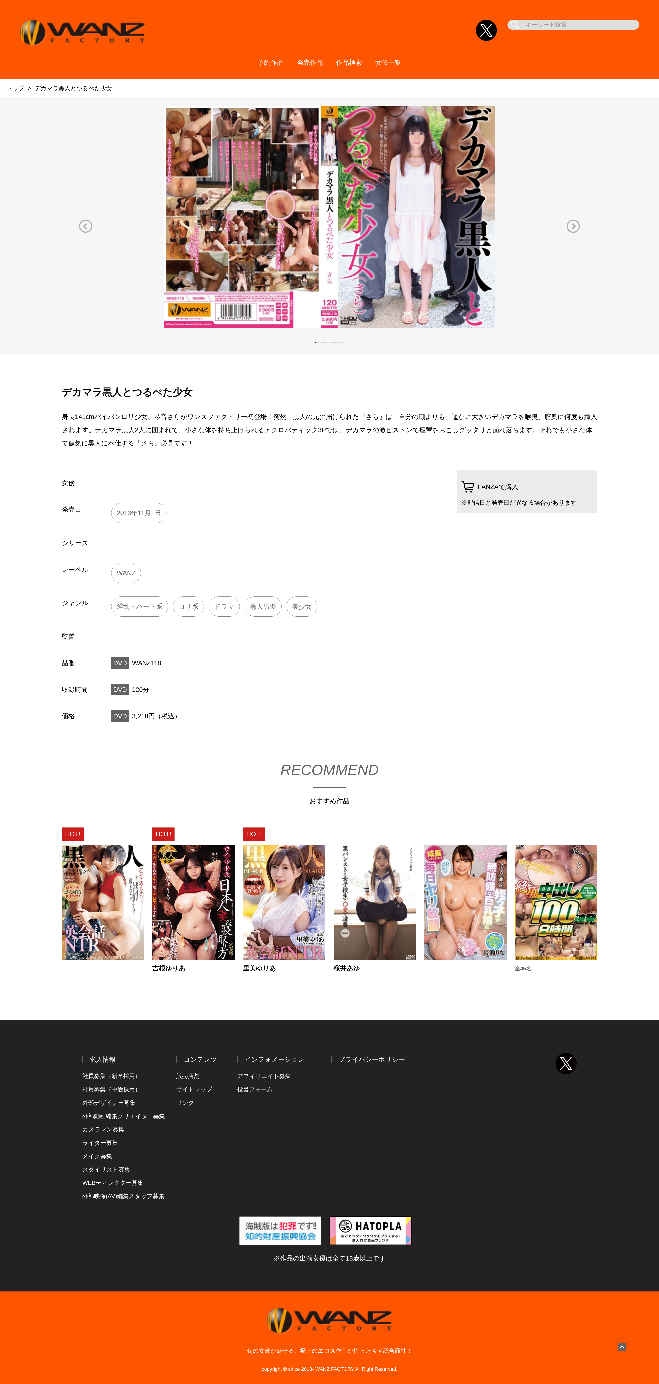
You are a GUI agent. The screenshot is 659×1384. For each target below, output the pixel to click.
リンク (185, 1103)
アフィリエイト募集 (264, 1076)
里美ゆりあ (259, 968)
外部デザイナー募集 (109, 1103)
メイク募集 (97, 1156)
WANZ (126, 573)
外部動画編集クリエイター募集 (123, 1116)
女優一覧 (388, 62)
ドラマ (224, 606)
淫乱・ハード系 (140, 606)
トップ (16, 88)
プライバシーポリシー (371, 1059)
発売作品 (310, 62)
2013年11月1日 (139, 513)
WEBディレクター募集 (112, 1183)
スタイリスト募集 (106, 1169)
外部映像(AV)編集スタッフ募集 (123, 1196)
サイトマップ (194, 1089)
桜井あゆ (347, 968)
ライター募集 (100, 1143)
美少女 (302, 606)
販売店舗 (188, 1076)
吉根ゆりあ (169, 968)
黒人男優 (263, 606)
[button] (85, 226)
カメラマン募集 (103, 1129)
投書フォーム (255, 1089)
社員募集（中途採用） (111, 1089)
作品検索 (349, 62)
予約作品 (271, 62)
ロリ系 (188, 606)
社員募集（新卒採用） (111, 1076)
